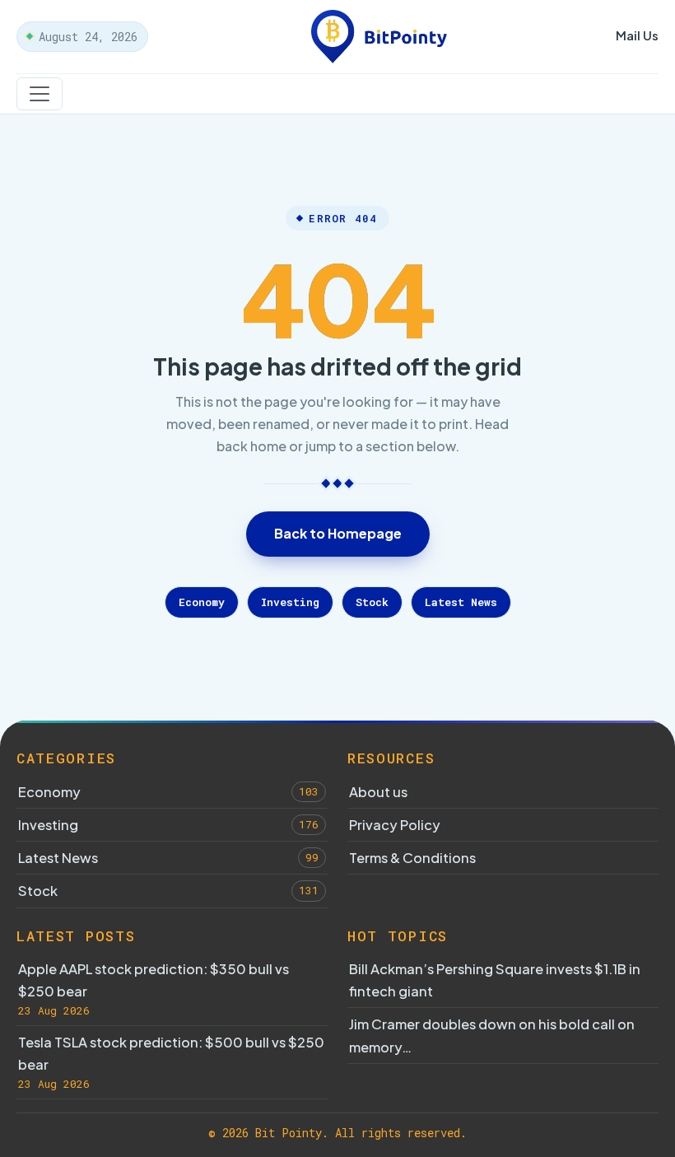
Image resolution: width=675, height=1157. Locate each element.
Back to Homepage (338, 533)
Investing (290, 602)
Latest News (461, 602)
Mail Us (637, 35)
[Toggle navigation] (39, 93)
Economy (202, 602)
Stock (372, 602)
